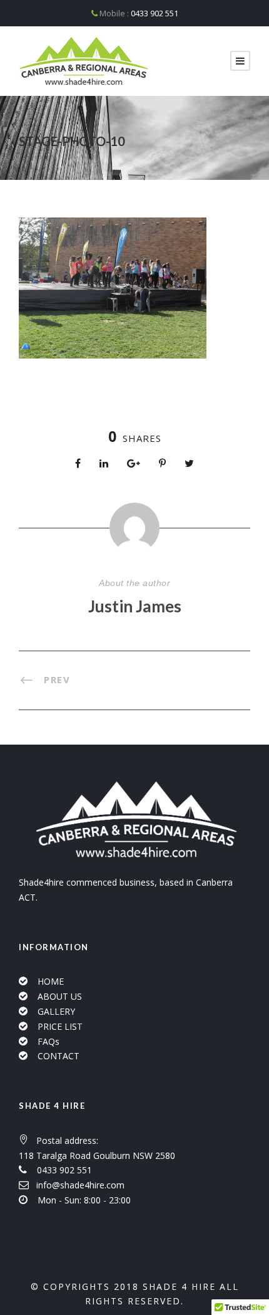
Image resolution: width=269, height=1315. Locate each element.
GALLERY (56, 1011)
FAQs (48, 1041)
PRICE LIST (60, 1026)
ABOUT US (60, 996)
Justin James (134, 606)
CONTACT (58, 1056)
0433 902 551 (154, 13)
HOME (51, 981)
